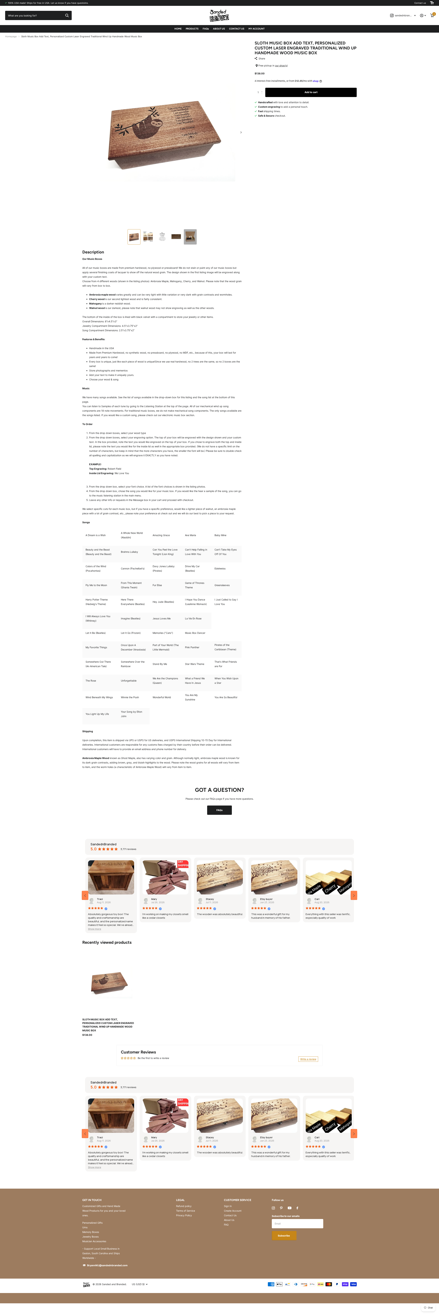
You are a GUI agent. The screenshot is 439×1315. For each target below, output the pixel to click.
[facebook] (297, 1208)
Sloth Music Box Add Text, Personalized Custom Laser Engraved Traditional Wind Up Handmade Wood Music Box (108, 1025)
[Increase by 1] (263, 89)
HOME (178, 28)
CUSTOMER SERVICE (237, 1200)
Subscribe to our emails (286, 1216)
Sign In (228, 1206)
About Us (229, 1219)
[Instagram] (273, 1208)
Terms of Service (185, 1210)
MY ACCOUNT (256, 28)
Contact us (420, 3)
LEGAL (180, 1200)
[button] (241, 132)
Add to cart (311, 92)
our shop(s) (281, 65)
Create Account (232, 1210)
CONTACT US (236, 28)
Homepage (11, 36)
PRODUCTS (192, 28)
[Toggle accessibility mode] (432, 3)
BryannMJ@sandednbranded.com (107, 1265)
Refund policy (184, 1206)
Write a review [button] (308, 1059)
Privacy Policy (184, 1215)
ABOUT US (219, 28)
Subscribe (284, 1235)
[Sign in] (423, 15)
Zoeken (67, 15)
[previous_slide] (85, 895)
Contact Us (230, 1215)
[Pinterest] (281, 1208)
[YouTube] (289, 1208)
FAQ (226, 1224)
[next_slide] (354, 895)
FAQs (206, 28)
